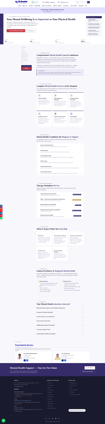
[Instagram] (59, 418)
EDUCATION (65, 5)
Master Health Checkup (52, 408)
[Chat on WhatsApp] (3, 420)
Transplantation (50, 394)
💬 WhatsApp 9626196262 (88, 371)
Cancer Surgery (50, 396)
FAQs (26, 62)
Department (48, 11)
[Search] (88, 2)
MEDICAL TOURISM (57, 5)
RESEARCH (81, 5)
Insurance (71, 387)
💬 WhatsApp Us (31, 30)
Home (45, 11)
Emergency (50, 399)
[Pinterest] (1, 215)
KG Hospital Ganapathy (19, 391)
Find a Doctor (71, 392)
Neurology (49, 387)
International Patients (73, 385)
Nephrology (50, 392)
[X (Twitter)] (49, 418)
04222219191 (47, 2)
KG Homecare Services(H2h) (74, 394)
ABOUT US (24, 5)
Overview (26, 49)
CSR (86, 5)
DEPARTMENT (37, 5)
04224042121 (52, 2)
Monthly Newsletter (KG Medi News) (77, 410)
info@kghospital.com (64, 2)
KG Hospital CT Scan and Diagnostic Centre (22, 400)
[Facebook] (46, 418)
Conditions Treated (26, 53)
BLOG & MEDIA (73, 5)
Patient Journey (26, 58)
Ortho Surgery (50, 401)
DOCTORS (31, 5)
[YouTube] (56, 418)
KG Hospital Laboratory (18, 407)
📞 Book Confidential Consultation (16, 30)
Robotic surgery (50, 403)
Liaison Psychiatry (26, 60)
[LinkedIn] (52, 418)
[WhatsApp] (1, 218)
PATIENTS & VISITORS (46, 5)
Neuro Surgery (50, 389)
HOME (19, 5)
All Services (26, 51)
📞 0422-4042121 (89, 367)
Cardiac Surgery (50, 385)
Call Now (26, 68)
